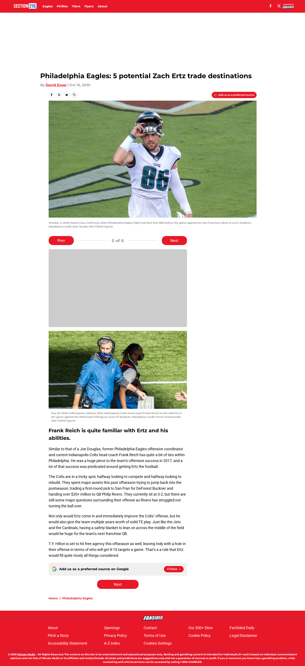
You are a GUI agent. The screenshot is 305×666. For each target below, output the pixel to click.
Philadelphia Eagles (77, 598)
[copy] (74, 95)
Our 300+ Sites (200, 628)
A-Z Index (112, 643)
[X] (279, 6)
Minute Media (26, 654)
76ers (76, 6)
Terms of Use (155, 635)
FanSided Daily (242, 628)
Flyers (88, 6)
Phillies (62, 6)
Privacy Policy (115, 635)
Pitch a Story (58, 635)
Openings (112, 628)
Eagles (48, 6)
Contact (150, 628)
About (102, 6)
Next (174, 240)
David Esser (56, 85)
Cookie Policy (199, 635)
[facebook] (270, 6)
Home (53, 598)
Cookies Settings (158, 643)
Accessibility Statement (67, 643)
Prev (61, 240)
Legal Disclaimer (243, 635)
